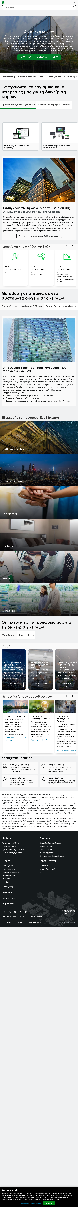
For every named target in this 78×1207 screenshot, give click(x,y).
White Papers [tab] (8, 635)
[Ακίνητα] (39, 567)
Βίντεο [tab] (30, 635)
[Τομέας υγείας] (39, 502)
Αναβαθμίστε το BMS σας (30, 77)
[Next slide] (72, 246)
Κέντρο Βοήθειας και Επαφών (50, 875)
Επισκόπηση (8, 77)
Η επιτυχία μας (53, 77)
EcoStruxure (44, 898)
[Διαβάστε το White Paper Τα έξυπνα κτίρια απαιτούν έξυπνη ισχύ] (40, 669)
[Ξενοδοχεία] (39, 535)
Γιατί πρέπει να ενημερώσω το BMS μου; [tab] (22, 306)
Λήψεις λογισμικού (9, 879)
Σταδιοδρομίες (7, 898)
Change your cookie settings (31, 1203)
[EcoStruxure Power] (39, 470)
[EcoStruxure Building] (39, 437)
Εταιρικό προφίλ (8, 901)
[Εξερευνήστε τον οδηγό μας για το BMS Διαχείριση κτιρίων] (39, 57)
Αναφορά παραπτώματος (11, 905)
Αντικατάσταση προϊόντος (12, 885)
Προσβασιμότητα (8, 908)
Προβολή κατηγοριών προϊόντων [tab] (18, 104)
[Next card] (74, 117)
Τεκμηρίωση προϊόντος (10, 875)
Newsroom (6, 911)
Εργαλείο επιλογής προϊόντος (13, 882)
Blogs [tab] (21, 635)
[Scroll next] (76, 76)
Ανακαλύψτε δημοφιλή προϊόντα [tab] (54, 104)
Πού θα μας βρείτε (46, 885)
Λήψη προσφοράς (46, 882)
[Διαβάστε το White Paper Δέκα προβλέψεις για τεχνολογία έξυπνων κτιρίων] (14, 669)
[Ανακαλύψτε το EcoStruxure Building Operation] (39, 236)
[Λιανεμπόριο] (39, 599)
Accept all (49, 1203)
